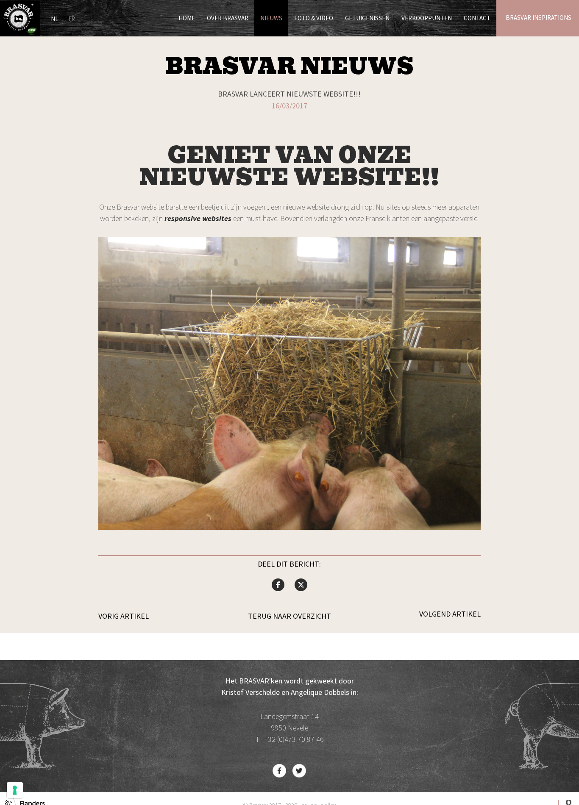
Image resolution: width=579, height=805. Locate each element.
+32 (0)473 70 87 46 (294, 739)
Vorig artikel (123, 616)
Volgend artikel (450, 614)
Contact (477, 18)
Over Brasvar (227, 18)
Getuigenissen (367, 18)
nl (54, 19)
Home (186, 18)
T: (260, 739)
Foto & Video (313, 18)
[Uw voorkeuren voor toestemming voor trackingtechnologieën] (15, 790)
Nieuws (271, 18)
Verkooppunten (426, 18)
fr (72, 19)
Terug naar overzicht (289, 616)
